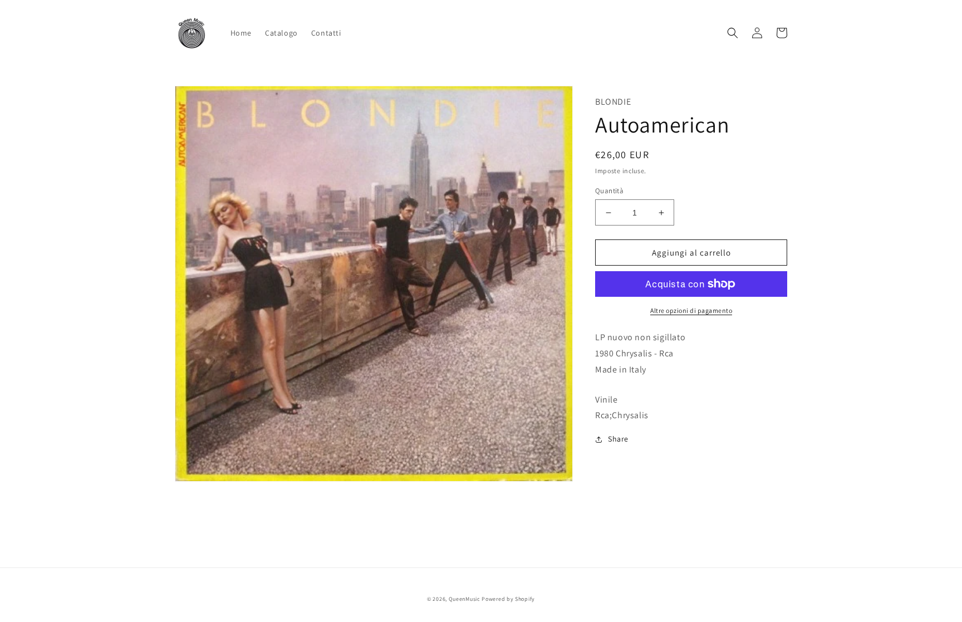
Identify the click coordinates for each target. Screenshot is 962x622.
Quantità (609, 190)
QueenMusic (464, 599)
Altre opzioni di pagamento (691, 310)
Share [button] (618, 439)
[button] (732, 33)
